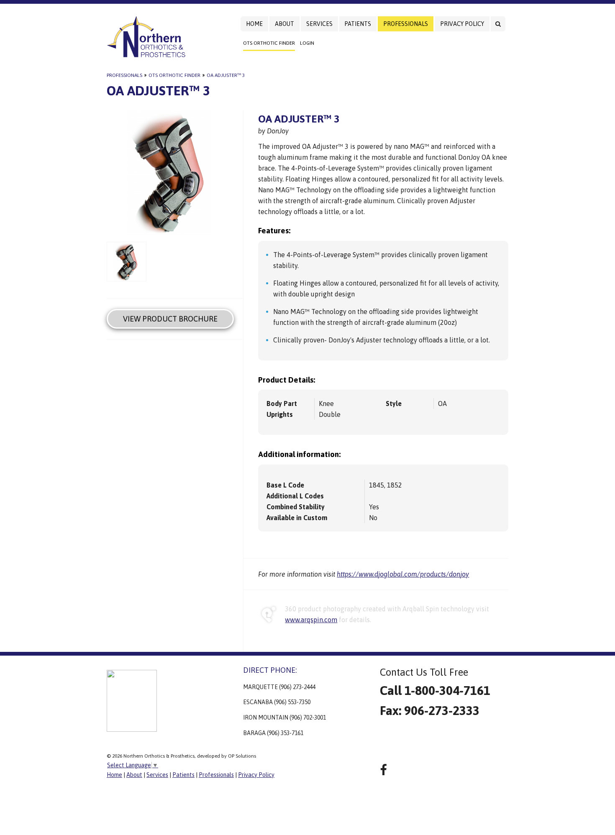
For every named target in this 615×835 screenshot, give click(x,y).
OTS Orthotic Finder (269, 43)
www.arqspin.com (311, 619)
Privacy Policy (462, 23)
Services (319, 23)
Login (307, 43)
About (284, 23)
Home (254, 23)
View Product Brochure (170, 318)
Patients (357, 23)
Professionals (405, 23)
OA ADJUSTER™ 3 (226, 75)
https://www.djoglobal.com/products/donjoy (403, 574)
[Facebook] (383, 770)
